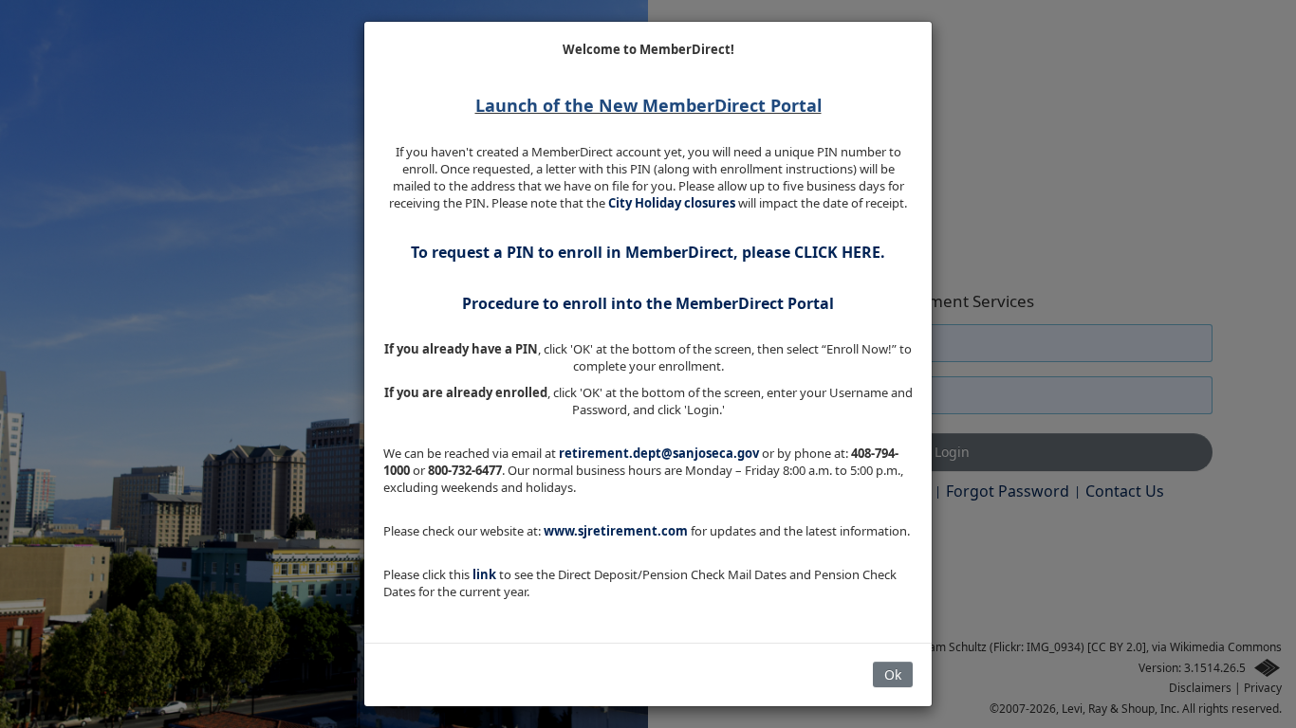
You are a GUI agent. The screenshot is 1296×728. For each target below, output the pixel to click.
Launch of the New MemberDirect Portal (648, 105)
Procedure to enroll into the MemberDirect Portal (648, 303)
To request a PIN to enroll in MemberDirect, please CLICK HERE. (648, 252)
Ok (892, 674)
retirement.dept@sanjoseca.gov (659, 453)
